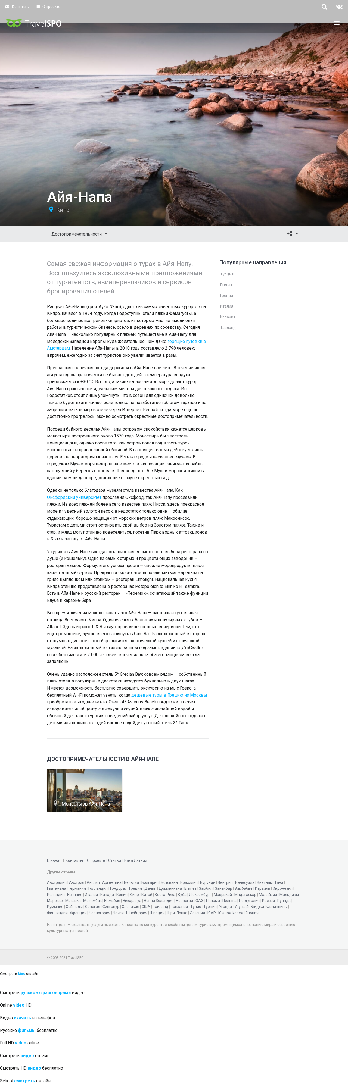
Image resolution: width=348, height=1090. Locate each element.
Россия (268, 900)
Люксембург (200, 894)
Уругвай (241, 906)
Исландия (56, 894)
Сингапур (110, 906)
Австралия (57, 882)
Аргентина (112, 882)
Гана (279, 882)
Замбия (206, 888)
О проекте (51, 6)
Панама (213, 900)
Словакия (130, 906)
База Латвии (135, 860)
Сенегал (92, 906)
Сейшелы (74, 906)
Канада (107, 894)
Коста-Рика (165, 894)
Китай (146, 894)
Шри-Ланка (177, 913)
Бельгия (131, 882)
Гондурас (118, 888)
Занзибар (223, 888)
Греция (226, 295)
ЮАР (211, 913)
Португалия (249, 900)
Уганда (225, 906)
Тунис (195, 906)
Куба (182, 894)
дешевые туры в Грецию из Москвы (169, 695)
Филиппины (276, 906)
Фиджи (257, 906)
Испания (227, 317)
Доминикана (170, 888)
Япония (252, 913)
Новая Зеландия (158, 900)
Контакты (20, 6)
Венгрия (225, 882)
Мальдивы (289, 894)
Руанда (284, 900)
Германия (77, 888)
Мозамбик (92, 900)
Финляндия (57, 913)
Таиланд (228, 327)
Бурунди (207, 882)
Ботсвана (169, 882)
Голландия (98, 888)
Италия (226, 306)
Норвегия (184, 900)
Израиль (262, 888)
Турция (227, 274)
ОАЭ (199, 900)
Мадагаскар (245, 894)
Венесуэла (244, 882)
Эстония (197, 913)
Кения (122, 894)
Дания (150, 888)
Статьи (114, 860)
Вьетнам (265, 882)
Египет (226, 285)
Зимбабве (244, 888)
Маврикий (223, 894)
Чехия (118, 913)
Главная (54, 860)
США (146, 906)
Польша (229, 900)
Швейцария (136, 913)
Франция (78, 913)
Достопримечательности (77, 234)
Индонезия (283, 888)
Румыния (55, 906)
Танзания (179, 906)
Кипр (62, 210)
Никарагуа (132, 900)
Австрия (76, 882)
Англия (93, 882)
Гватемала (56, 888)
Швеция (157, 913)
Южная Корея (230, 913)
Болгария (150, 882)
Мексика (73, 900)
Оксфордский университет (74, 497)
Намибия (112, 900)
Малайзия (268, 894)
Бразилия (189, 882)
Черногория (99, 913)
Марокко (55, 900)
